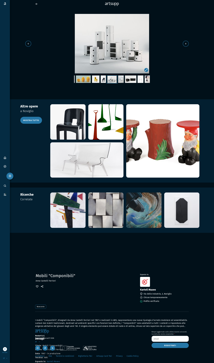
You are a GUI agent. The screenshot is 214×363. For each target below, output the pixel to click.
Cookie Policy (133, 356)
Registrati (170, 345)
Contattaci (40, 356)
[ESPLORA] (4, 166)
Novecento (41, 307)
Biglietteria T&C (85, 356)
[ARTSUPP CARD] (4, 194)
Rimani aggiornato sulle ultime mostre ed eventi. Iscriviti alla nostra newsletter (169, 333)
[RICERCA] (4, 185)
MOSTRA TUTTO (31, 120)
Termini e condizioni (65, 356)
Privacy (119, 356)
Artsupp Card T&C (104, 356)
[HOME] (4, 157)
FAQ (50, 356)
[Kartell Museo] (164, 282)
